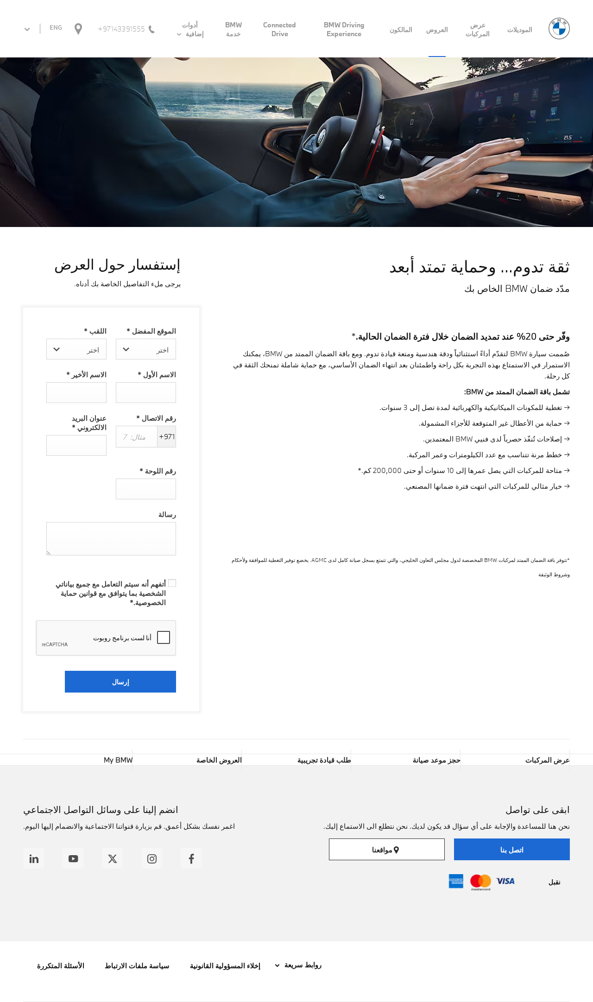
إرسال (120, 681)
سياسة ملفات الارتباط (137, 965)
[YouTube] (73, 858)
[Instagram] (151, 858)
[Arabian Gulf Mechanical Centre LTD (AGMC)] (559, 28)
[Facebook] (191, 858)
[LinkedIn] (33, 858)
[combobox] (146, 349)
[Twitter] (112, 858)
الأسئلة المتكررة (60, 965)
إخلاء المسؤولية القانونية (225, 965)
